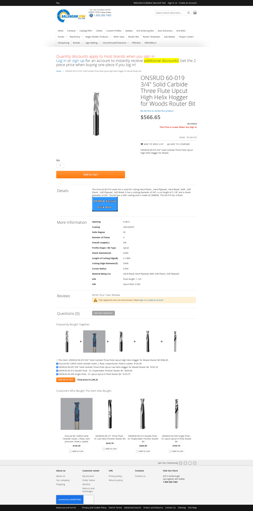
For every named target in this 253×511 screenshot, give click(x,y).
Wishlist (86, 484)
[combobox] (173, 12)
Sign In (171, 2)
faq (57, 2)
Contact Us (140, 476)
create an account (155, 300)
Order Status (88, 480)
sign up (78, 60)
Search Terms (115, 507)
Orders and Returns (153, 507)
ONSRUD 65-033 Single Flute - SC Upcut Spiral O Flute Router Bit (89, 374)
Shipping (60, 484)
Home (58, 71)
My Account (88, 476)
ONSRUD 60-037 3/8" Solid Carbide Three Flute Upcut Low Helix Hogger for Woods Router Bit (103, 367)
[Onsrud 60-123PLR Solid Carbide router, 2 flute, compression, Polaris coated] (94, 329)
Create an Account (188, 2)
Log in (61, 60)
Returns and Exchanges (88, 490)
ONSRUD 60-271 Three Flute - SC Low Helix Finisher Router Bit (109, 437)
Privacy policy (115, 476)
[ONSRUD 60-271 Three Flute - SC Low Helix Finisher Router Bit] (110, 395)
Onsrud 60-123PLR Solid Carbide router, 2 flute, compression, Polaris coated (95, 363)
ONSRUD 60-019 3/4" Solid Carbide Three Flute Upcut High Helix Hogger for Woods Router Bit (114, 360)
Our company (63, 480)
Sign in (142, 300)
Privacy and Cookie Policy (94, 507)
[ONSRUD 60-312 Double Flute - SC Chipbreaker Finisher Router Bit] (148, 329)
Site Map (192, 507)
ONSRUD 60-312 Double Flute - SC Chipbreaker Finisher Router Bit (90, 370)
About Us (60, 476)
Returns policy (116, 480)
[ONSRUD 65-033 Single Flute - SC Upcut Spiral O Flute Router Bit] (175, 329)
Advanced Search (132, 507)
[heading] (73, 201)
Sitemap (182, 507)
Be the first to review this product (157, 110)
